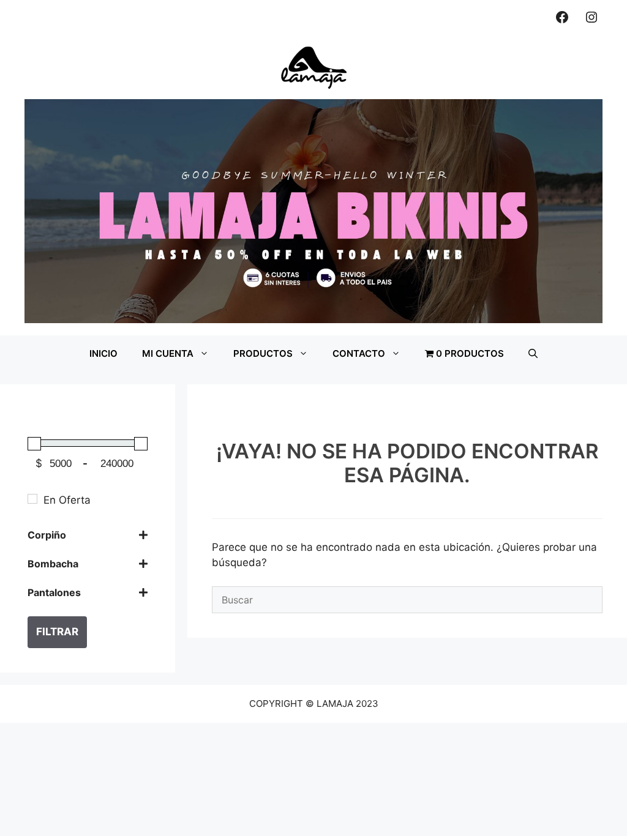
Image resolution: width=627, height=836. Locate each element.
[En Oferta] (32, 499)
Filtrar (57, 631)
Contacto (358, 353)
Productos (263, 353)
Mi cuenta (167, 353)
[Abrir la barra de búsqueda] (533, 353)
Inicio (103, 353)
